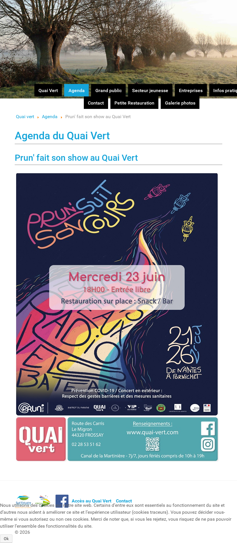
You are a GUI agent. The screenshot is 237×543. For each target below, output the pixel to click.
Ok (6, 538)
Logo (20, 10)
